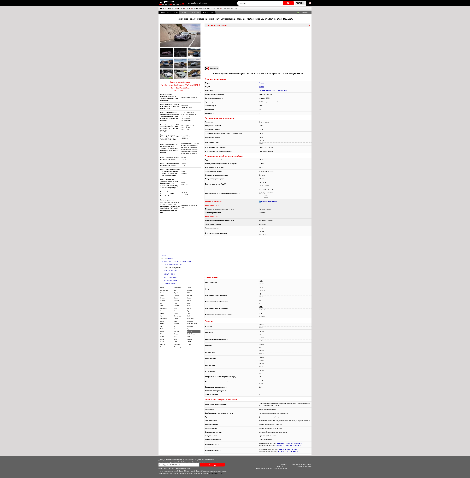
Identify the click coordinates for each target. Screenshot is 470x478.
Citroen (162, 298)
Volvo (189, 344)
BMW (161, 293)
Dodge (189, 300)
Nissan (176, 329)
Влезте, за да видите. (269, 201)
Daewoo (162, 300)
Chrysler (190, 295)
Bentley (189, 290)
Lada (188, 316)
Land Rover (190, 318)
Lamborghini (163, 318)
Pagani (162, 331)
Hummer (176, 311)
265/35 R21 (298, 443)
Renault (176, 334)
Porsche (181, 8)
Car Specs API (208, 13)
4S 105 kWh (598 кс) (171, 280)
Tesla (175, 341)
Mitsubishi (190, 326)
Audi (175, 290)
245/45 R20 (281, 443)
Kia (161, 316)
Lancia (176, 318)
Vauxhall (162, 344)
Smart (175, 339)
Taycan (187, 8)
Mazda (162, 323)
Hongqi (162, 311)
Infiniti (162, 313)
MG (161, 326)
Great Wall (163, 308)
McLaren (176, 323)
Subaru (189, 339)
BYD (188, 293)
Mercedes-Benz (192, 323)
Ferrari (176, 303)
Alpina (189, 287)
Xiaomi (162, 347)
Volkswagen (177, 344)
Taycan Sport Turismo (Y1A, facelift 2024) (205, 8)
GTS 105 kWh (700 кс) (171, 271)
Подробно (300, 3)
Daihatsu (176, 300)
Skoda (162, 339)
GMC (189, 305)
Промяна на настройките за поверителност (271, 468)
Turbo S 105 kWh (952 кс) (173, 264)
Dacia (189, 298)
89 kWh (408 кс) (169, 274)
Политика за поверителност (301, 464)
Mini (175, 326)
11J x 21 (287, 452)
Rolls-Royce (191, 334)
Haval (175, 308)
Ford (161, 305)
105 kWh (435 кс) (170, 284)
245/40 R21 (290, 443)
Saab (175, 336)
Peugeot (176, 331)
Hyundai (189, 311)
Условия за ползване (304, 466)
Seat (188, 336)
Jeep (188, 313)
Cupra (175, 298)
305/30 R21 (297, 446)
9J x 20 (281, 449)
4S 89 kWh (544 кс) (170, 277)
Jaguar (176, 313)
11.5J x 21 (294, 452)
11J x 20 (281, 452)
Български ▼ (304, 13)
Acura (162, 287)
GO (288, 3)
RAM (161, 334)
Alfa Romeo (177, 287)
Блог (176, 13)
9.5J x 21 (294, 449)
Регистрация (194, 13)
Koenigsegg (177, 316)
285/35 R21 (289, 446)
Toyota (189, 341)
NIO (161, 329)
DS (161, 303)
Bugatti (176, 293)
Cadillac (162, 295)
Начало (162, 8)
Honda (189, 308)
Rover (162, 336)
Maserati (190, 321)
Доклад (212, 465)
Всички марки (178, 347)
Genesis (176, 305)
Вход (184, 13)
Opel (188, 329)
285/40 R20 (280, 446)
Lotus (175, 321)
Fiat (188, 303)
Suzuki (162, 341)
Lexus (162, 321)
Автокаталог (171, 8)
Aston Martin (164, 290)
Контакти (284, 464)
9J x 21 (287, 449)
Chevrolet (177, 295)
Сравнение (214, 68)
